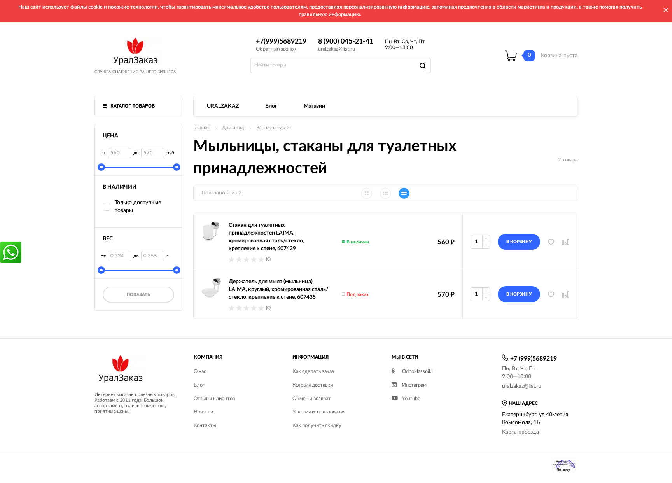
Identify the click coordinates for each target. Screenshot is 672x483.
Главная (201, 127)
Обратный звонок (276, 49)
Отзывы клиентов (214, 398)
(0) (268, 259)
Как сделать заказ (313, 371)
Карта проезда (520, 432)
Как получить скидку (316, 425)
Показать (138, 294)
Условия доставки (312, 385)
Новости (203, 412)
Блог (271, 106)
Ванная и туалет (273, 127)
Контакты (205, 425)
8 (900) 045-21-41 (345, 41)
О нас (200, 371)
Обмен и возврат (311, 398)
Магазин (314, 106)
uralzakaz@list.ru (336, 49)
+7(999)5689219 (281, 41)
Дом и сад (233, 127)
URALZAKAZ (223, 106)
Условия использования (318, 412)
